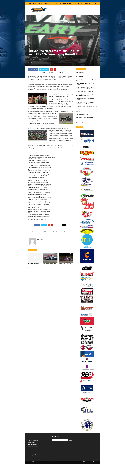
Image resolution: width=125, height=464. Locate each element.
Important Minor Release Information (36, 452)
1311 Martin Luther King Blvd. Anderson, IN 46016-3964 (37, 0)
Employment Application (33, 440)
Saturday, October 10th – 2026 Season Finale (85, 109)
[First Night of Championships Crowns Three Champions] (35, 258)
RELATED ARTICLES (33, 250)
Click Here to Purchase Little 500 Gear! (84, 117)
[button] (95, 3)
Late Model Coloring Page (33, 455)
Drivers (47, 3)
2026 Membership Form (33, 446)
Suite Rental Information (66, 3)
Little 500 (54, 3)
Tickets (35, 3)
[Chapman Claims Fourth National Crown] (66, 258)
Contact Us (87, 3)
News (29, 47)
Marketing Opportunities (87, 461)
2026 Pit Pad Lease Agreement (34, 450)
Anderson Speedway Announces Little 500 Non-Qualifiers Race (38, 232)
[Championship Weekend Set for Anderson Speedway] (50, 258)
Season (40, 3)
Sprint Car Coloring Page (33, 454)
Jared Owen (40, 239)
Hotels (77, 3)
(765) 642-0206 (50, 0)
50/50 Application (31, 442)
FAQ (81, 3)
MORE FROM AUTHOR (42, 250)
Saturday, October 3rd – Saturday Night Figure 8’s (86, 106)
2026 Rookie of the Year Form (34, 448)
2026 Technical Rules (32, 444)
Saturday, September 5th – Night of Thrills (84, 91)
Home (30, 3)
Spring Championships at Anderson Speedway (63, 231)
